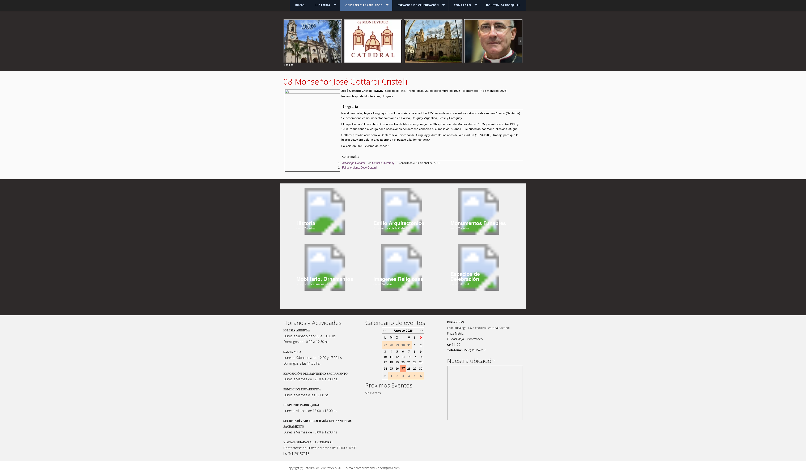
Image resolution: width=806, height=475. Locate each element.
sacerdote (459, 113)
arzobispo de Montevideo (363, 96)
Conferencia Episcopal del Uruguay (404, 135)
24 (385, 368)
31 (385, 376)
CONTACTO (462, 5)
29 (414, 368)
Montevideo (471, 90)
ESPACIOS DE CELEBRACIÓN (418, 5)
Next (520, 41)
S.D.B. (378, 90)
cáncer (383, 146)
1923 (457, 90)
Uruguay (387, 96)
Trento (411, 90)
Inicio (300, 5)
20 (403, 362)
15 (414, 357)
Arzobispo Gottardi (353, 163)
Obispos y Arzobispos (364, 5)
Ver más (493, 45)
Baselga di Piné (395, 90)
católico (472, 113)
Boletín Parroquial (503, 5)
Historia (322, 5)
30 (421, 368)
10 (385, 357)
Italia (420, 90)
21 (409, 362)
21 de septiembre (437, 90)
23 (421, 362)
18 (391, 362)
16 (421, 357)
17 (385, 362)
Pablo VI (357, 124)
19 (397, 362)
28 (409, 368)
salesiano (484, 113)
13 (403, 357)
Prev (285, 41)
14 (409, 357)
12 (397, 357)
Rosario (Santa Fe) (507, 113)
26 (397, 368)
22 (414, 362)
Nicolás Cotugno (507, 129)
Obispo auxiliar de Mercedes (397, 124)
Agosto (399, 330)
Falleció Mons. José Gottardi (359, 167)
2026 (409, 330)
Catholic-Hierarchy (383, 163)
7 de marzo (487, 90)
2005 (503, 90)
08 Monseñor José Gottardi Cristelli (345, 81)
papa (348, 124)
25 (391, 368)
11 (391, 357)
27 (403, 368)
